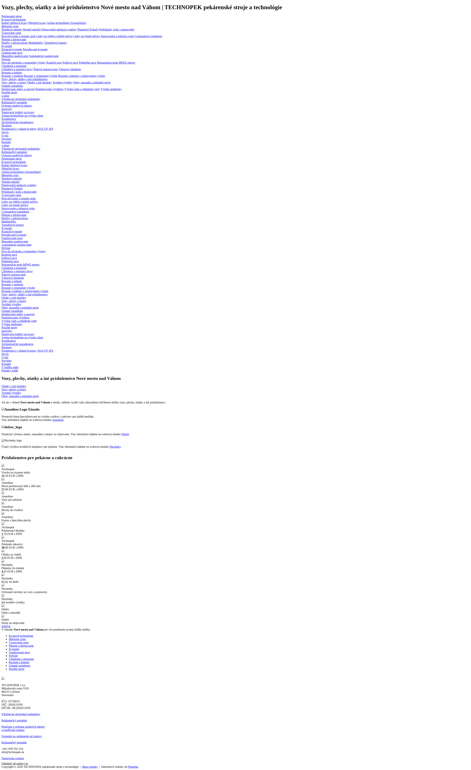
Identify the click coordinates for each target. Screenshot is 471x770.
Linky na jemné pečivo (86, 36)
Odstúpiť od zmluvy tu (14, 763)
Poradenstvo (8, 118)
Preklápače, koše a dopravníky (117, 29)
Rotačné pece (54, 62)
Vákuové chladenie (70, 69)
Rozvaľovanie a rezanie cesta (18, 36)
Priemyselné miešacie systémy (59, 29)
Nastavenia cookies (12, 758)
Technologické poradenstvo (17, 122)
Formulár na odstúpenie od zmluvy (21, 736)
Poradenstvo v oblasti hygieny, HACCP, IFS (27, 128)
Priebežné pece (87, 62)
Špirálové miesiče (11, 29)
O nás (4, 135)
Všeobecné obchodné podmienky (20, 99)
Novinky (6, 138)
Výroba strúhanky (111, 89)
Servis (5, 132)
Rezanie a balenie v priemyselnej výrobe (81, 75)
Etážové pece (70, 62)
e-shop (5, 95)
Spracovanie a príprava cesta (117, 36)
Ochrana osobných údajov (16, 105)
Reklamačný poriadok (14, 102)
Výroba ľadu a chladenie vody (82, 89)
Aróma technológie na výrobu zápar (22, 115)
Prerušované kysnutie (35, 49)
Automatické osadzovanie (44, 56)
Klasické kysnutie (11, 49)
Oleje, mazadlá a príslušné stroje (92, 82)
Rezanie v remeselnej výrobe (40, 75)
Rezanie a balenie (11, 72)
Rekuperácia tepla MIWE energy (116, 62)
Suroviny (6, 109)
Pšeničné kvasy (37, 22)
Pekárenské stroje (11, 16)
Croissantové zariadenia (148, 36)
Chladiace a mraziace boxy (17, 69)
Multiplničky (36, 42)
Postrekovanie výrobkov (49, 89)
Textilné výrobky (62, 82)
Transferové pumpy (55, 42)
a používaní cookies (12, 730)
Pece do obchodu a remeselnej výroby (23, 62)
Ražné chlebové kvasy (14, 22)
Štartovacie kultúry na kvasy (17, 112)
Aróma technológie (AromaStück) (66, 22)
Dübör (125, 434)
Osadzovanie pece (12, 52)
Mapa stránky (90, 766)
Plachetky (115, 446)
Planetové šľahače (87, 29)
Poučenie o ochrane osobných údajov (23, 726)
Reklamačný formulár (14, 742)
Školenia (6, 125)
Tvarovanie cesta (11, 32)
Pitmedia (133, 766)
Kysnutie (6, 46)
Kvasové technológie (13, 19)
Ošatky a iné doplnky (39, 82)
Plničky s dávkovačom (14, 42)
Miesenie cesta (9, 26)
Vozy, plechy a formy (13, 82)
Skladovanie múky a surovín (18, 89)
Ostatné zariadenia (12, 85)
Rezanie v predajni (12, 75)
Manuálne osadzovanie (14, 56)
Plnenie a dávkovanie (13, 39)
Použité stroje (9, 92)
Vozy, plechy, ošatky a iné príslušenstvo (24, 79)
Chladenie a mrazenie (13, 66)
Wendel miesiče (32, 29)
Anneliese (58, 419)
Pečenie (5, 59)
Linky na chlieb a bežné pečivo (54, 36)
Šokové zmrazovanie (45, 69)
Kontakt (6, 142)
